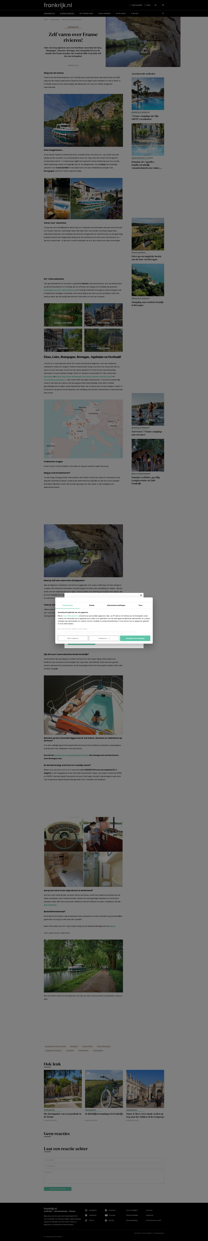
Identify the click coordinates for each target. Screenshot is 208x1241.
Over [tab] (140, 605)
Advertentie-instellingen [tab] (116, 605)
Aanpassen (103, 638)
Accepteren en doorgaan (135, 638)
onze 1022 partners (70, 616)
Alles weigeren (72, 638)
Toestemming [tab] (67, 605)
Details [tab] (91, 605)
